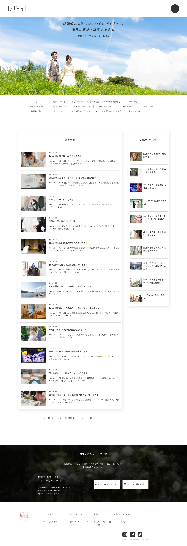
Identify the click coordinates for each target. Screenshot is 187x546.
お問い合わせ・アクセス (123, 514)
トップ (36, 102)
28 (61, 418)
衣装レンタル (134, 111)
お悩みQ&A (74, 522)
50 (91, 418)
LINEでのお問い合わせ (136, 484)
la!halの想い (134, 102)
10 (49, 418)
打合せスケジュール (74, 514)
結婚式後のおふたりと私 (112, 111)
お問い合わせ (107, 484)
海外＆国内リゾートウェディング (85, 111)
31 (74, 418)
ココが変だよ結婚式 (111, 102)
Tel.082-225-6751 (49, 481)
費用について (99, 514)
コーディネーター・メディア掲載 (99, 523)
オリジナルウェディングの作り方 (85, 102)
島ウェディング (104, 106)
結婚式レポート (59, 102)
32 (78, 418)
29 (66, 418)
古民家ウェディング (82, 106)
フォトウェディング (150, 106)
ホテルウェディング (59, 106)
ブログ (123, 522)
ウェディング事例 (50, 522)
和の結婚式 (127, 106)
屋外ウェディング (36, 106)
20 (53, 418)
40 (86, 418)
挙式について (59, 111)
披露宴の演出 (36, 111)
